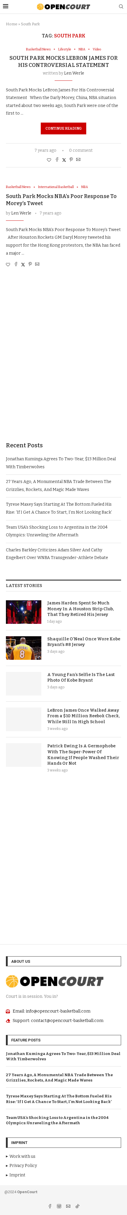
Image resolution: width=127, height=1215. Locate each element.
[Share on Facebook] (57, 160)
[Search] (121, 6)
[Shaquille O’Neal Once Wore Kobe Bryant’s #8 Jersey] (23, 648)
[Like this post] (49, 160)
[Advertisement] (63, 360)
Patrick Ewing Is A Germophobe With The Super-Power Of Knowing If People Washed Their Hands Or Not (83, 754)
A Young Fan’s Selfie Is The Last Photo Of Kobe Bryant (81, 677)
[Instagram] (59, 1206)
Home (11, 24)
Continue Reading (63, 128)
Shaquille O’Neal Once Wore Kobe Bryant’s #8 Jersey (83, 642)
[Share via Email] (78, 160)
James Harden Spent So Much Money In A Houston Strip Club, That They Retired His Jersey (80, 609)
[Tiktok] (77, 1206)
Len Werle (74, 73)
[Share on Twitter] (64, 160)
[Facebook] (50, 1206)
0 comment (81, 150)
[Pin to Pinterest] (71, 160)
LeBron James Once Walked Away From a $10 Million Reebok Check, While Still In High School (83, 716)
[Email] (68, 1206)
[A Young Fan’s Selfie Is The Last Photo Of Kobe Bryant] (23, 683)
